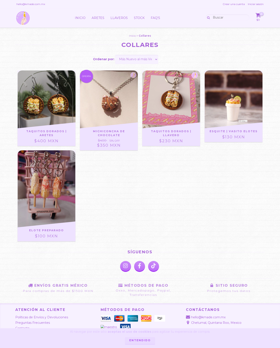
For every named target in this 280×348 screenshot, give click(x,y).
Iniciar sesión (256, 4)
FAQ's (155, 18)
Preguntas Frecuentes (32, 323)
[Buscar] (207, 17)
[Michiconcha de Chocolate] (109, 99)
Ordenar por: (103, 59)
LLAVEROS (119, 18)
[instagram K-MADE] (125, 266)
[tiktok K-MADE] (153, 266)
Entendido (140, 340)
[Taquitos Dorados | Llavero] (171, 99)
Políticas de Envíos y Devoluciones (41, 317)
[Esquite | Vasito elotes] (233, 99)
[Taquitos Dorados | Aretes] (46, 99)
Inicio (80, 18)
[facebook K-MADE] (139, 266)
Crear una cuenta (234, 4)
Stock (139, 18)
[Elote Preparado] (46, 188)
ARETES (98, 18)
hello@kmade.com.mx (30, 4)
